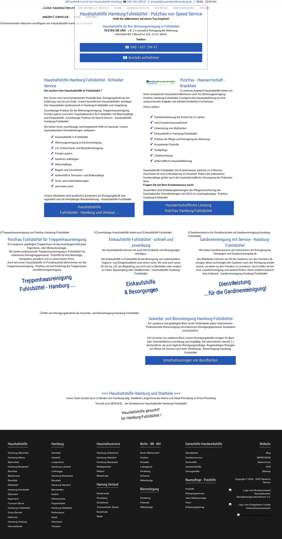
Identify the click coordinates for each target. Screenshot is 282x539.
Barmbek (12, 471)
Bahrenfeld (13, 462)
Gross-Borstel (15, 512)
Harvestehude (15, 526)
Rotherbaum (57, 512)
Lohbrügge (57, 471)
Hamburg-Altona (16, 457)
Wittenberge (146, 480)
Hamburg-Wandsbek (107, 462)
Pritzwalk (144, 502)
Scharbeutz (102, 502)
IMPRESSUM (264, 457)
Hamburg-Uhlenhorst (107, 453)
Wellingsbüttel (104, 466)
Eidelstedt (13, 485)
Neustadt (56, 480)
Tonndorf (56, 526)
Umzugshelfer (192, 471)
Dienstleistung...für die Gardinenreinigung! (235, 287)
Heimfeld (56, 453)
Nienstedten (57, 489)
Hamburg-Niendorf (61, 485)
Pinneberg (102, 498)
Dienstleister (191, 453)
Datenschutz (264, 462)
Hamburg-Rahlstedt (61, 508)
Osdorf (54, 494)
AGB (268, 466)
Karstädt (144, 462)
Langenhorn (57, 462)
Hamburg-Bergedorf (18, 466)
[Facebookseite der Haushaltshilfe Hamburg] (93, 1)
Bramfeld (12, 480)
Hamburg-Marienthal (62, 475)
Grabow (144, 457)
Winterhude (103, 475)
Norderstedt (103, 493)
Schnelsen (56, 521)
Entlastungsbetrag (194, 507)
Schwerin (145, 475)
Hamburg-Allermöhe (18, 453)
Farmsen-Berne (16, 503)
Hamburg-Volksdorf (107, 457)
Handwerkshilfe (193, 466)
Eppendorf (13, 498)
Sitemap (266, 471)
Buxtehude (102, 511)
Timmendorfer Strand (108, 507)
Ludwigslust (146, 466)
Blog (268, 453)
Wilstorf (100, 471)
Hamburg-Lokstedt (61, 466)
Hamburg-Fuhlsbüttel (19, 508)
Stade (100, 516)
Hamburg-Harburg (17, 521)
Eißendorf (13, 494)
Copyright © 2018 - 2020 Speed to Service (253, 481)
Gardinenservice (193, 457)
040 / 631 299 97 (136, 1)
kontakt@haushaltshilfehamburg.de (171, 1)
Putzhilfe (189, 489)
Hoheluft (55, 457)
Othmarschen (58, 498)
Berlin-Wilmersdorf (149, 453)
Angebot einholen (55, 17)
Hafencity (12, 517)
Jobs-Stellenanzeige (195, 498)
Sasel (54, 517)
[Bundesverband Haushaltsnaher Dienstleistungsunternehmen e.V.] (250, 493)
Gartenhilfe (191, 462)
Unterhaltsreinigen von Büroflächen (190, 360)
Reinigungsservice (194, 493)
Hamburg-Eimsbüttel (18, 489)
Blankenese (14, 475)
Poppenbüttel (58, 503)
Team (188, 502)
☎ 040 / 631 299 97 (141, 47)
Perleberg (145, 471)
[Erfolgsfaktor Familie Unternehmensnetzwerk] (250, 506)
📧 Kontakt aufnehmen (141, 57)
